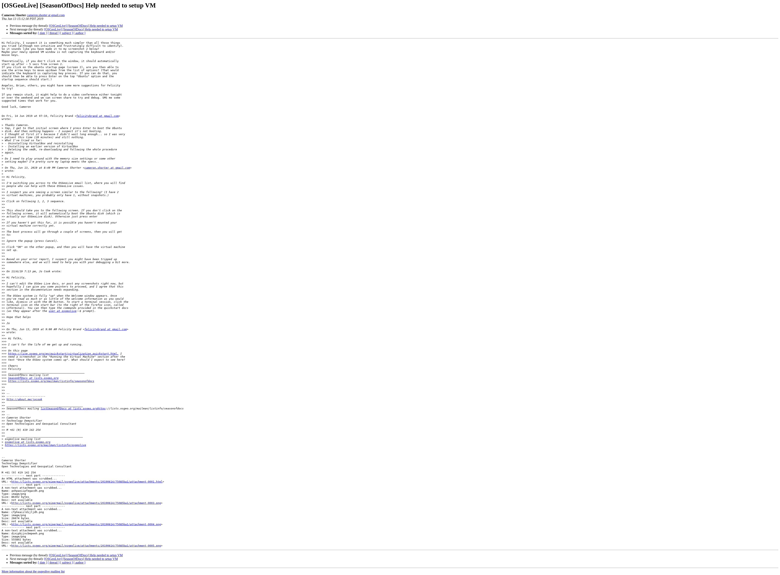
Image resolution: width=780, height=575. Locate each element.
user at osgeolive (62, 310)
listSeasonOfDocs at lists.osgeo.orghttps (73, 408)
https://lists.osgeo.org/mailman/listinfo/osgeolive (45, 445)
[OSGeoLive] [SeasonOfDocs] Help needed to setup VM (86, 25)
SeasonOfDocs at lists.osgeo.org (33, 378)
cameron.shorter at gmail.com (46, 15)
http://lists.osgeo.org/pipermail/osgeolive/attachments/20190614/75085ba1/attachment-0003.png (86, 502)
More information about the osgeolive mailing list (33, 571)
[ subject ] (66, 33)
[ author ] (79, 33)
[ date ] (42, 33)
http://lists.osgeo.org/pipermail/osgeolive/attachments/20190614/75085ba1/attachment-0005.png (86, 545)
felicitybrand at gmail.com (97, 115)
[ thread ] (53, 33)
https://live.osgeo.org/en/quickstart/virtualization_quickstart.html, (63, 353)
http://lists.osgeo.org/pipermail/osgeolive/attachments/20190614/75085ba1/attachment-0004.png (86, 524)
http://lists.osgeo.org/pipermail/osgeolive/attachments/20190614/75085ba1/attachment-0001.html (86, 481)
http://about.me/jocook (24, 399)
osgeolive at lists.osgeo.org (27, 442)
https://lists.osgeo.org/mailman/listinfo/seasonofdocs (51, 381)
